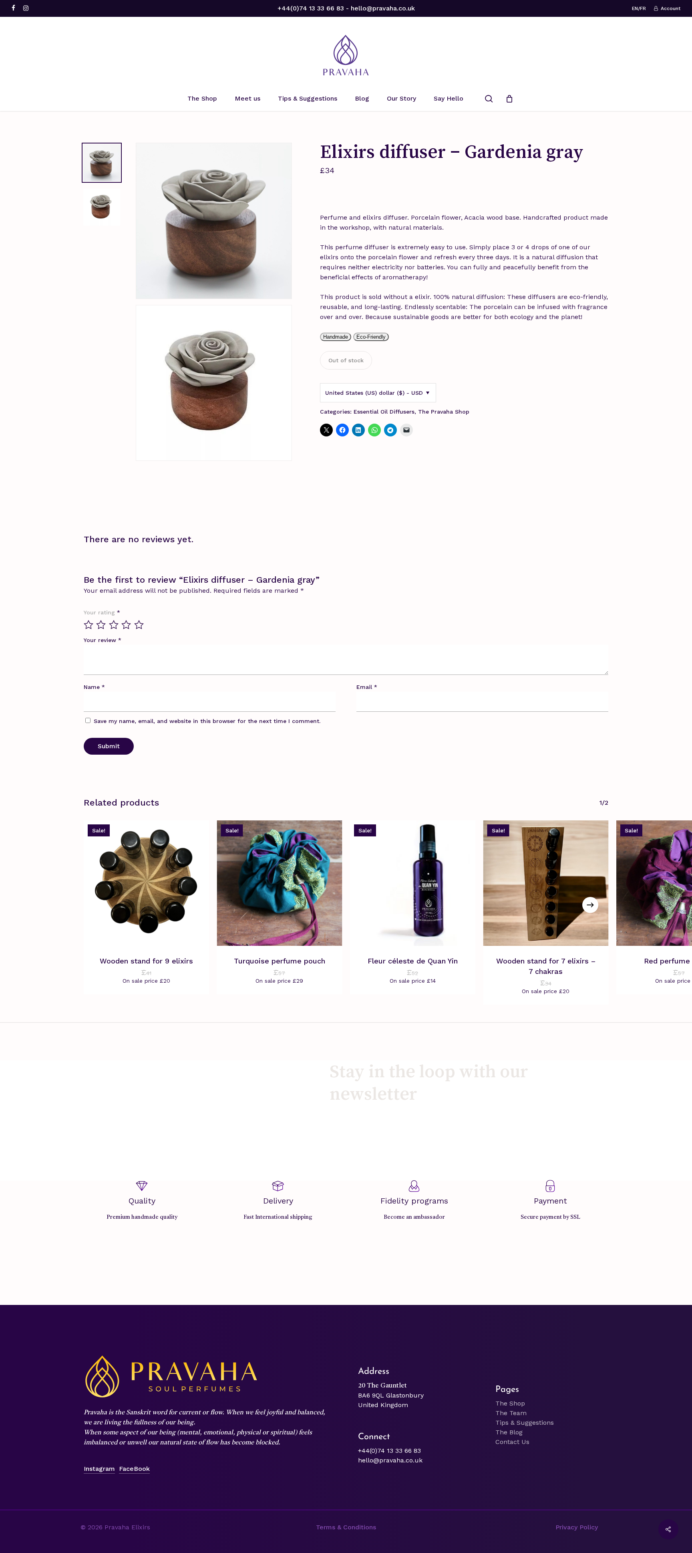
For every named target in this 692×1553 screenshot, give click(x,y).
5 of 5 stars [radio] (139, 625)
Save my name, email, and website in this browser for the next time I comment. (207, 721)
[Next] (590, 905)
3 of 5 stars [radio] (114, 625)
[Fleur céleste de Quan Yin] (412, 883)
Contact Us (512, 1442)
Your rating (102, 612)
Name (94, 687)
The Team (511, 1413)
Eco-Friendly (371, 337)
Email (366, 687)
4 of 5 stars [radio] (126, 625)
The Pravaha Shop (443, 411)
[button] (346, 1527)
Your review (102, 640)
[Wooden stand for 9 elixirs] (146, 883)
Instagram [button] (99, 1468)
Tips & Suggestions (524, 1422)
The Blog (509, 1432)
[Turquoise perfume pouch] (279, 883)
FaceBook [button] (134, 1468)
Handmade (335, 337)
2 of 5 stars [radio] (101, 625)
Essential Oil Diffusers (384, 411)
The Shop (510, 1403)
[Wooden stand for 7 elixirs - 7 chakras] (546, 883)
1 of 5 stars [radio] (89, 625)
